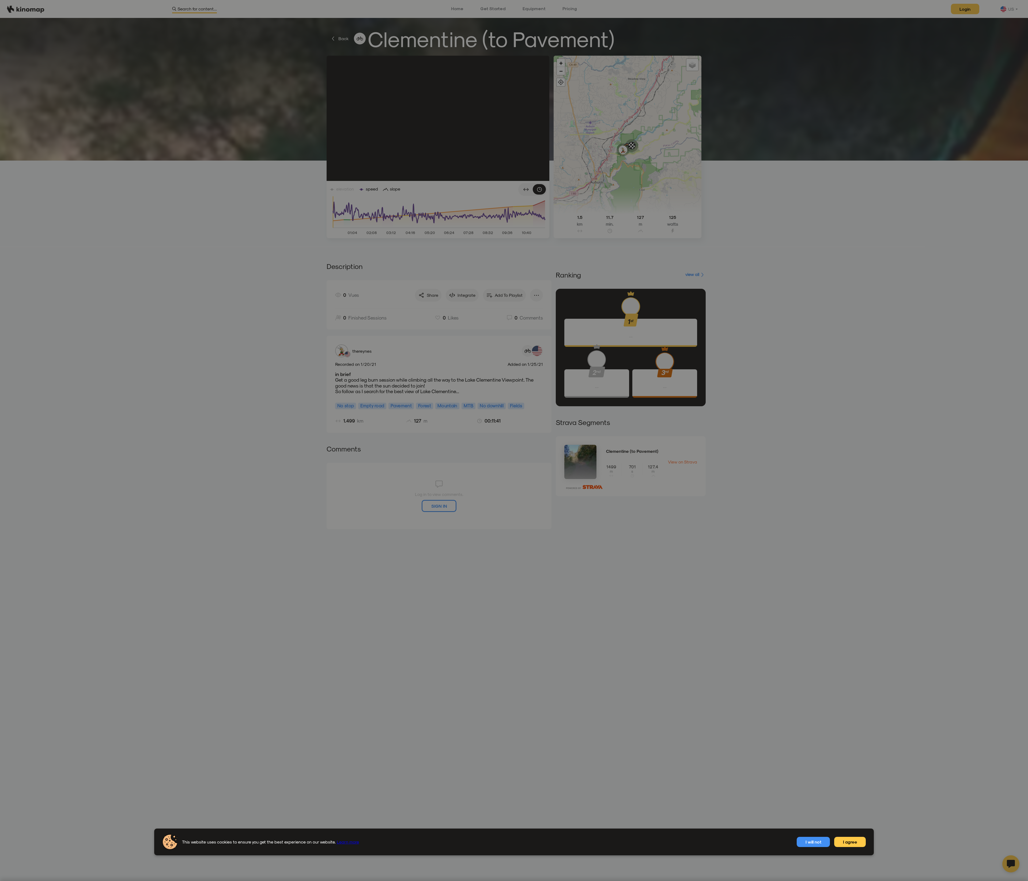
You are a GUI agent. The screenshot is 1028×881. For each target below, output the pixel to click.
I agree (850, 841)
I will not (813, 841)
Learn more (348, 841)
